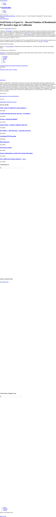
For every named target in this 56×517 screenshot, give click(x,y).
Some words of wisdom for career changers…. (13, 108)
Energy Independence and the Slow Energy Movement (16, 153)
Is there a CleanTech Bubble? (9, 119)
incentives (13, 65)
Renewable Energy (11, 16)
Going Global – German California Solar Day (13, 125)
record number (9, 46)
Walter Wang (8, 28)
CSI (5, 65)
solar (28, 33)
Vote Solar (2, 52)
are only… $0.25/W (43, 41)
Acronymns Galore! (6, 147)
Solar (26, 65)
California (2, 65)
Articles (4, 4)
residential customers (20, 65)
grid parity (8, 65)
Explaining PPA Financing (8, 136)
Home (4, 3)
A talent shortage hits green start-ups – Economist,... (15, 113)
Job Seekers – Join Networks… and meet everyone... (15, 130)
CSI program (9, 31)
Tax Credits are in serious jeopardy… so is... (13, 159)
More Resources (4, 142)
